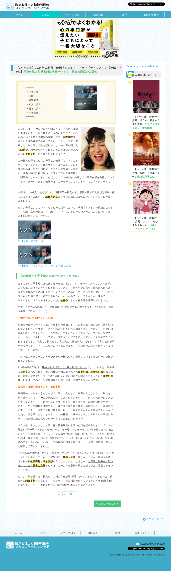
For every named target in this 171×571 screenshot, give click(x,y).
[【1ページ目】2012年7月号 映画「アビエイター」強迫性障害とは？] (146, 149)
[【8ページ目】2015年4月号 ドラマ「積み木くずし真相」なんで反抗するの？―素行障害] (146, 96)
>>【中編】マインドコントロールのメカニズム (44, 265)
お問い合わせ (151, 14)
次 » (72, 493)
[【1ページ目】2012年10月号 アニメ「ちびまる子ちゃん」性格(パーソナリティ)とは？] (146, 197)
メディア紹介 (72, 14)
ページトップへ (155, 518)
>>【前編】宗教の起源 (30, 241)
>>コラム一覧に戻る (107, 503)
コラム (46, 14)
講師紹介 (99, 14)
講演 (124, 14)
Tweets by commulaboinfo (142, 66)
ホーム (19, 14)
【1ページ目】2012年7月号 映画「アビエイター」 (146, 173)
